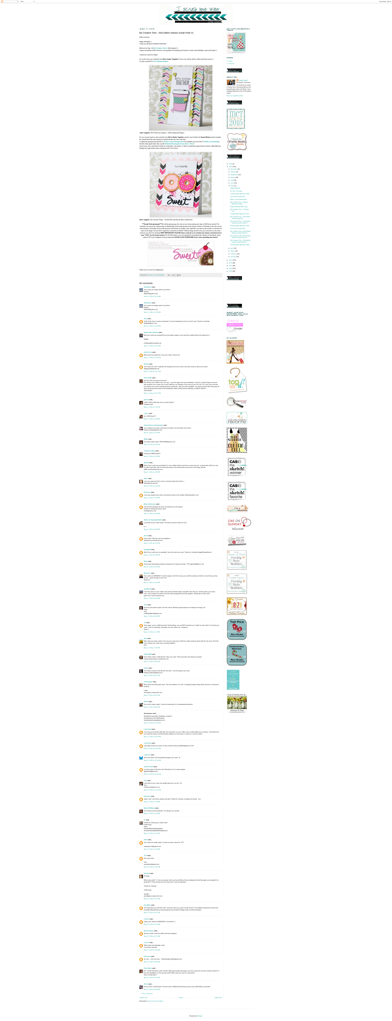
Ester (145, 839)
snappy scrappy (149, 451)
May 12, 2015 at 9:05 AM (152, 962)
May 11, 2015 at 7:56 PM (152, 648)
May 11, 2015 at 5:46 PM (152, 582)
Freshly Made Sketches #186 (239, 225)
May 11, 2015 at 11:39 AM (152, 326)
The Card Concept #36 (237, 196)
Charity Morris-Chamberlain (153, 425)
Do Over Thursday (236, 191)
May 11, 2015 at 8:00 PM (152, 661)
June (232, 183)
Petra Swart (148, 968)
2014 (231, 260)
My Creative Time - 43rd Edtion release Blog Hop (240, 217)
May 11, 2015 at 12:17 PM (152, 371)
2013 (231, 263)
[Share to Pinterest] (180, 275)
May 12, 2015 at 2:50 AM (152, 867)
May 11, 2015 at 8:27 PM (152, 675)
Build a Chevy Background (173, 142)
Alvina (146, 701)
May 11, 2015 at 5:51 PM (152, 598)
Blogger (199, 1016)
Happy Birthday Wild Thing (238, 206)
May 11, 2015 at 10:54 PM (152, 736)
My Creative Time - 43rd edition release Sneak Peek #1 (240, 241)
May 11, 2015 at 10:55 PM (152, 748)
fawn (145, 318)
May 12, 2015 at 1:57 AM (152, 833)
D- (144, 820)
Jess (145, 605)
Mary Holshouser (150, 504)
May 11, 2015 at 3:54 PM (152, 472)
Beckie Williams (149, 808)
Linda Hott (147, 729)
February (234, 254)
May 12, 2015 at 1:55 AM (152, 813)
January (233, 256)
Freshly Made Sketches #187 (239, 214)
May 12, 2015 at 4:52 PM (152, 977)
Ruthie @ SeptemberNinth (153, 520)
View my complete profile (235, 95)
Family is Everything (211, 142)
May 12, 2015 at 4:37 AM (152, 912)
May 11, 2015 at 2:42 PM (152, 444)
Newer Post (143, 997)
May (232, 186)
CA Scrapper (148, 682)
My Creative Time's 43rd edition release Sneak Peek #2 (240, 236)
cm (145, 622)
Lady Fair (147, 755)
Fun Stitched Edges (161, 61)
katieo (146, 668)
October (233, 172)
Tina (145, 780)
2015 (231, 166)
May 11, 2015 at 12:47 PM (152, 393)
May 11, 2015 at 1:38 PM (152, 419)
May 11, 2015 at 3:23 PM (152, 456)
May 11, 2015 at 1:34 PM (152, 407)
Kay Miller (147, 905)
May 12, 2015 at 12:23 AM (152, 774)
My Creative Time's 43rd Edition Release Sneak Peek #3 (240, 232)
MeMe (146, 439)
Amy (145, 638)
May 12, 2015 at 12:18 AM (152, 760)
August (233, 177)
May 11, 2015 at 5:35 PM (152, 567)
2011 (230, 268)
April (232, 248)
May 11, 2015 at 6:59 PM (152, 616)
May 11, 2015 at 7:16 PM (152, 632)
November (234, 169)
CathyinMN (147, 654)
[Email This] (172, 275)
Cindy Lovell (243, 80)
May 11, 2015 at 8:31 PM (152, 695)
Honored (231, 63)
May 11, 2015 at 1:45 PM (152, 432)
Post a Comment (147, 993)
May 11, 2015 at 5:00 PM (152, 513)
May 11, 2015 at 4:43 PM (152, 498)
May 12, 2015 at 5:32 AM (152, 936)
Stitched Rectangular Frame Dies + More (179, 144)
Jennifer (147, 873)
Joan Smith (148, 378)
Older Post (218, 997)
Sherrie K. (147, 573)
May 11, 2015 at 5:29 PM (152, 555)
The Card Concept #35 (237, 228)
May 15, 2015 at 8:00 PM (152, 989)
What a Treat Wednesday (238, 199)
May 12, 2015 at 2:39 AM (152, 849)
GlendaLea (147, 287)
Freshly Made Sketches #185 (239, 245)
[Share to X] (176, 275)
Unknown (147, 492)
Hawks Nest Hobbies (151, 332)
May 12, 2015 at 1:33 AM (152, 801)
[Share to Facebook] (178, 275)
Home (181, 997)
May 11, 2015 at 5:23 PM (152, 543)
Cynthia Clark (148, 766)
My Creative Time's (160, 48)
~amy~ (146, 413)
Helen (146, 478)
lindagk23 (147, 549)
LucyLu (146, 919)
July (232, 180)
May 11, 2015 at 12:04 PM (152, 357)
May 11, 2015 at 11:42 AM (152, 346)
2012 (231, 265)
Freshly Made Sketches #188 (239, 194)
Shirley (146, 364)
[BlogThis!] (174, 275)
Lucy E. (146, 942)
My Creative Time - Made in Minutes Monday (239, 203)
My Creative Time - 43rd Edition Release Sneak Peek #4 (240, 222)
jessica (146, 399)
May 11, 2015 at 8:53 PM (152, 707)
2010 (231, 271)
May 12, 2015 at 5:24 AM (152, 924)
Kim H (146, 984)
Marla (146, 561)
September (234, 174)
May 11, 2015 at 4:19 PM (152, 486)
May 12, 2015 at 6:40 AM (152, 950)
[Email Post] (168, 275)
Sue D (146, 535)
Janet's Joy (148, 352)
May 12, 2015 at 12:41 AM (152, 790)
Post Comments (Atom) (155, 1001)
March (233, 251)
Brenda (146, 462)
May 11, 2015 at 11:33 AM (152, 296)
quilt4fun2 (147, 589)
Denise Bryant (149, 931)
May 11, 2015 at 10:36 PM (152, 723)
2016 (231, 164)
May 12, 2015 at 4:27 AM (152, 899)
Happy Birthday (235, 188)
